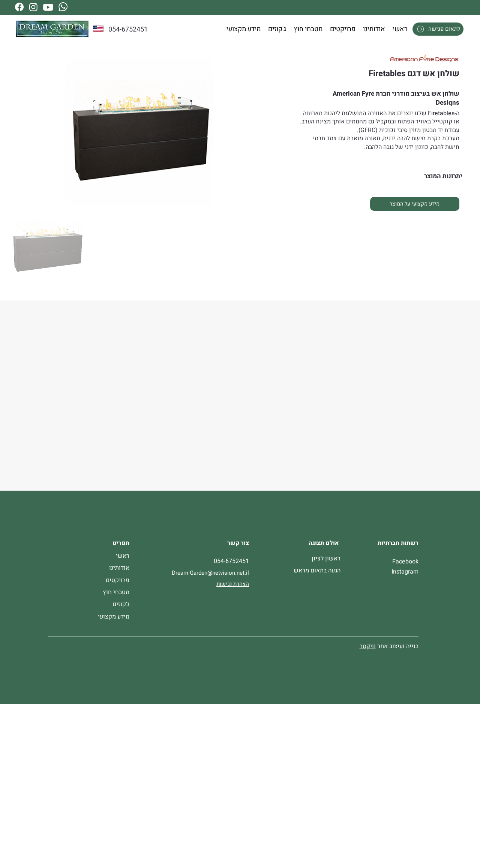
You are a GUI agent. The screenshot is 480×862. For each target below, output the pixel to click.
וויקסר (368, 646)
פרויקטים (117, 580)
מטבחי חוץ (116, 592)
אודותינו (119, 567)
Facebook (405, 561)
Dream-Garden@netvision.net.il (210, 573)
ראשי (122, 555)
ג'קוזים (120, 604)
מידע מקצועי (113, 616)
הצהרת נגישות (232, 584)
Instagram (405, 571)
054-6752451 (128, 29)
